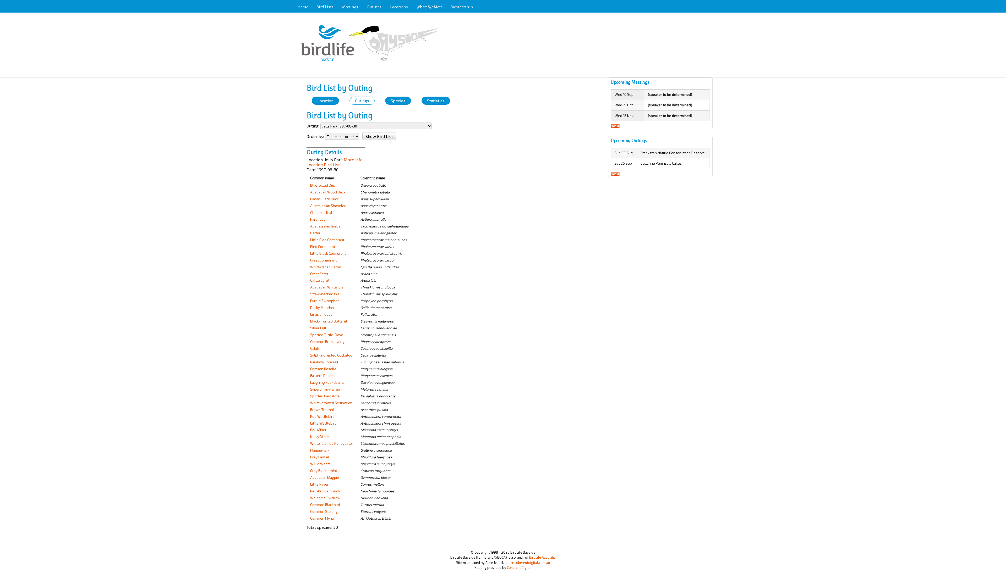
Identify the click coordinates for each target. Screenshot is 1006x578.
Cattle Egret (319, 280)
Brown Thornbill (323, 410)
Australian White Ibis (326, 287)
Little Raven (319, 484)
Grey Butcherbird (323, 471)
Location (325, 100)
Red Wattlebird (322, 416)
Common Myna (322, 518)
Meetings (350, 6)
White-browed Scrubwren (331, 403)
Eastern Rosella (322, 376)
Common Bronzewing (327, 342)
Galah (314, 348)
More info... (354, 159)
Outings (374, 6)
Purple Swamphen (325, 301)
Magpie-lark (320, 450)
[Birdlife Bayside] (371, 61)
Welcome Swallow (325, 498)
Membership (462, 6)
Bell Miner (318, 430)
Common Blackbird (325, 505)
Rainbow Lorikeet (324, 362)
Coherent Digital (519, 567)
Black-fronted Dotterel (328, 321)
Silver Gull (318, 328)
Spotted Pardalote (325, 396)
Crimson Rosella (323, 369)
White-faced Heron (325, 267)
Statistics (436, 100)
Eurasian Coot (321, 314)
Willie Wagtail (321, 464)
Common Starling (324, 511)
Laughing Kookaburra (327, 382)
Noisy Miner (319, 437)
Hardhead (318, 219)
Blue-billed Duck (323, 185)
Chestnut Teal (321, 212)
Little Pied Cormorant (327, 240)
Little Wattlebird (323, 423)
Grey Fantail (319, 457)
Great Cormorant (323, 260)
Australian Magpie (324, 477)
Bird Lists (324, 6)
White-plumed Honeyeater (331, 443)
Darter (315, 233)
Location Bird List (323, 164)
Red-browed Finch (325, 491)
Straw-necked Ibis (325, 294)
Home (303, 6)
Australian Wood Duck (328, 192)
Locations (399, 6)
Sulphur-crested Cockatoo (331, 355)
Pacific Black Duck (324, 199)
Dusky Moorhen (322, 307)
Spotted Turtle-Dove (326, 335)
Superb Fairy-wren (325, 389)
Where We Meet (429, 6)
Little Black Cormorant (328, 253)
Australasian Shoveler (328, 206)
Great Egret (319, 274)
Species (398, 100)
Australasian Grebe (325, 226)
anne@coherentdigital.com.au (527, 562)
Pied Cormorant (322, 246)
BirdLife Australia (542, 557)
